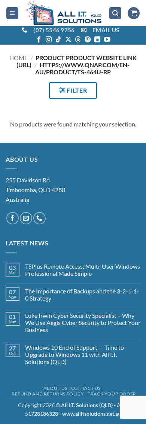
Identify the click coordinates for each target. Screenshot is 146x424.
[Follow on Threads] (78, 39)
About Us (55, 388)
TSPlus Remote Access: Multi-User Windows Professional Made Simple (82, 270)
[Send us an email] (26, 218)
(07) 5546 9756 (53, 30)
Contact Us (86, 388)
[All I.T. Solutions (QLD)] (64, 13)
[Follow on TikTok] (58, 39)
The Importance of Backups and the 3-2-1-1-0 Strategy (82, 294)
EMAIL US (105, 30)
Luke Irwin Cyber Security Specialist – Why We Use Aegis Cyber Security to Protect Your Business (82, 322)
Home (18, 57)
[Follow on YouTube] (107, 39)
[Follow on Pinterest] (88, 39)
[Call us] (39, 218)
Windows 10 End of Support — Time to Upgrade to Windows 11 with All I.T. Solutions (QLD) (74, 354)
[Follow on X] (68, 39)
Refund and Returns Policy (48, 394)
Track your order (112, 394)
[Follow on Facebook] (39, 39)
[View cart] (134, 13)
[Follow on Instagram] (49, 39)
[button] (12, 13)
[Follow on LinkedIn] (97, 39)
